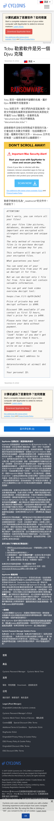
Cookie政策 (7, 723)
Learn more (18, 26)
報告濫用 (24, 697)
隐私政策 (44, 639)
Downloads (21, 685)
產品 (5, 664)
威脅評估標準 (7, 626)
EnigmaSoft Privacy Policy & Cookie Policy (19, 737)
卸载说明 (44, 641)
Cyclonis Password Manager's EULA (17, 713)
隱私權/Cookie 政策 (12, 623)
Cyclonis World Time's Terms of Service (18, 718)
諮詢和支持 (32, 685)
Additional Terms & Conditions (15, 727)
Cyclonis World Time (35, 671)
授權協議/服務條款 (31, 509)
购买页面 (12, 641)
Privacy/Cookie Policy (27, 39)
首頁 (5, 655)
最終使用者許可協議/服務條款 (37, 601)
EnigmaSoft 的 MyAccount (11, 569)
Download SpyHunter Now (18, 31)
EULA (14, 39)
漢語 (30, 61)
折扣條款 (10, 512)
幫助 (4, 685)
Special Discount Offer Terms (25, 723)
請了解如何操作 (40, 626)
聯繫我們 (15, 697)
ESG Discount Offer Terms (13, 751)
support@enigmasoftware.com (13, 566)
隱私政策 (40, 718)
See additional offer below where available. (22, 191)
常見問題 (45, 623)
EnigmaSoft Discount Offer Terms (16, 746)
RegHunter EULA (10, 732)
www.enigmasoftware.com (22, 548)
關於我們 (6, 697)
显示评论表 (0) (27, 429)
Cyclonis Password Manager (14, 671)
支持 (5, 678)
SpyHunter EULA (35, 727)
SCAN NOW (25, 183)
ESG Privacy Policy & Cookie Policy (17, 741)
